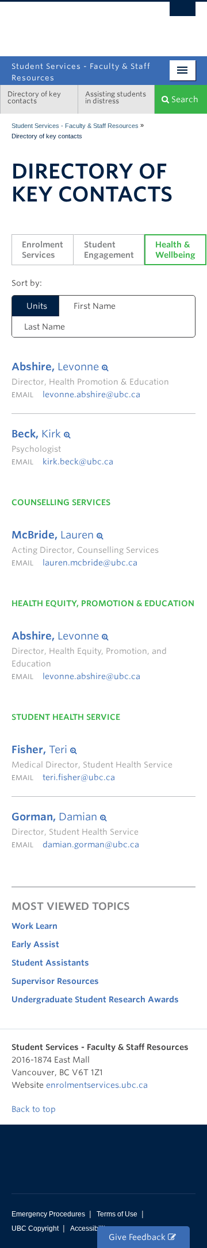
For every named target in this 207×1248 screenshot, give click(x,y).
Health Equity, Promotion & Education (103, 603)
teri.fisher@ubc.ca (79, 777)
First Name (95, 306)
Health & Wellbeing (175, 249)
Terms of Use (117, 1214)
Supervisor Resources (55, 981)
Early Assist (35, 944)
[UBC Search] (182, 14)
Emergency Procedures (48, 1214)
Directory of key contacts (34, 97)
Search (183, 99)
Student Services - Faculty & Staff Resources (75, 125)
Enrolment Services (44, 249)
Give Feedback (138, 1237)
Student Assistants (50, 962)
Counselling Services (61, 502)
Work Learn (34, 926)
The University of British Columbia (76, 23)
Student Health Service (66, 717)
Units (29, 306)
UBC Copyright (35, 1228)
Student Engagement (109, 249)
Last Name (44, 326)
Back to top (35, 1109)
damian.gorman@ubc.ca (91, 844)
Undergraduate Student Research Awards (95, 999)
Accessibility (89, 1228)
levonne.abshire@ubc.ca (91, 394)
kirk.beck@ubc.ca (78, 461)
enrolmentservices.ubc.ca (97, 1085)
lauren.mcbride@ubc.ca (90, 562)
